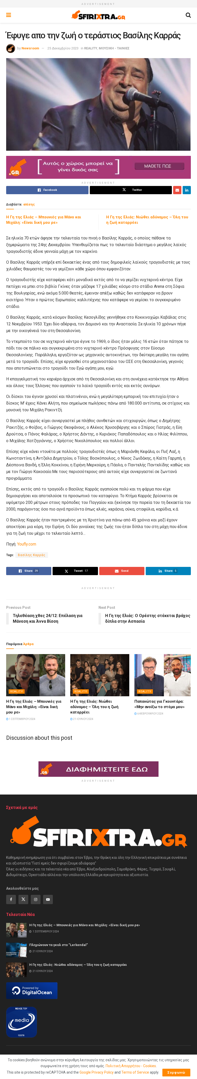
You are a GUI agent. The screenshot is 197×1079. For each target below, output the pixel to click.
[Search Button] (188, 15)
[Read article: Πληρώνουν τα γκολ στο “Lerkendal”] (16, 950)
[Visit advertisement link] (98, 167)
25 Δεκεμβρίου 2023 (62, 48)
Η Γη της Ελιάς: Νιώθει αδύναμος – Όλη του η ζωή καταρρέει (94, 707)
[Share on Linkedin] (187, 190)
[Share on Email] (177, 190)
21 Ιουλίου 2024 (83, 719)
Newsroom (30, 48)
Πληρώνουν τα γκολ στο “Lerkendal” (58, 945)
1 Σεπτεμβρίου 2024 (21, 719)
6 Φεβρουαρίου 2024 (150, 713)
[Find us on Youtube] (48, 899)
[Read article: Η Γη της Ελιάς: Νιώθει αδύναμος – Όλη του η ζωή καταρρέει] (99, 675)
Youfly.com (26, 544)
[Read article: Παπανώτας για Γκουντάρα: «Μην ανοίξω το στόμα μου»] (163, 675)
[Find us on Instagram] (36, 899)
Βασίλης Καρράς (31, 555)
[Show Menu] (8, 15)
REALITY (90, 48)
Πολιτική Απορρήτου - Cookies (131, 1066)
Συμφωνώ (176, 1072)
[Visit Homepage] (98, 15)
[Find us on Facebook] (11, 899)
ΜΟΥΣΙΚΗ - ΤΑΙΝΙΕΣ (114, 48)
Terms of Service (135, 1072)
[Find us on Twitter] (23, 899)
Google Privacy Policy (97, 1072)
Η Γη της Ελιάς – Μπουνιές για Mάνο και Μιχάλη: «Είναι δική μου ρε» (33, 707)
